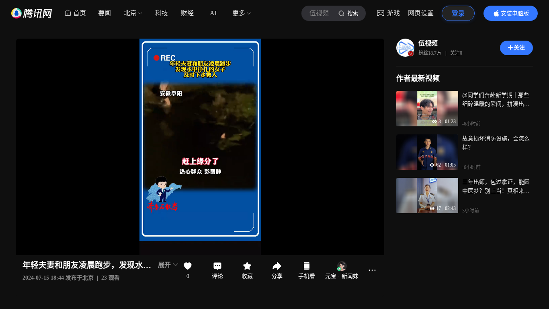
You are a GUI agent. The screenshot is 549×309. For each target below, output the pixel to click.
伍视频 (428, 43)
